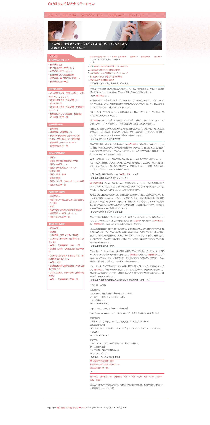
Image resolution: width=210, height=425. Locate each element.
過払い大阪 (55, 178)
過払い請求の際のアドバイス (63, 168)
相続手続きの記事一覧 (60, 217)
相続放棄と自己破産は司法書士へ (65, 78)
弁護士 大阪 (55, 262)
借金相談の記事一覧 (59, 117)
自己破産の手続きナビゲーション (72, 407)
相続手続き (55, 196)
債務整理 (54, 129)
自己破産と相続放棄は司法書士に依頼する (109, 66)
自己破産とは (56, 64)
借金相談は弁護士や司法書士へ (64, 100)
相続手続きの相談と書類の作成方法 (66, 210)
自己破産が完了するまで (61, 71)
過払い (53, 157)
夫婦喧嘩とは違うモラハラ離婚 (64, 235)
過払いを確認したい (59, 164)
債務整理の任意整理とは (61, 132)
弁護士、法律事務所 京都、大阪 (65, 245)
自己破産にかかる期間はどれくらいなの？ (109, 73)
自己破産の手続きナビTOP (99, 57)
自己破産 (157, 57)
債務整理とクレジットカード (63, 142)
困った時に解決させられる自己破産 (106, 76)
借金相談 (158, 220)
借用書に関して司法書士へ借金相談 (66, 114)
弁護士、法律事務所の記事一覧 (64, 279)
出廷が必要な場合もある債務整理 (65, 139)
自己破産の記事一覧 (59, 81)
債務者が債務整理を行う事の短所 (65, 135)
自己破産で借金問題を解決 (102, 80)
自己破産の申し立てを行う (62, 68)
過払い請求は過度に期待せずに (64, 161)
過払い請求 (55, 171)
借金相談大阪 (56, 103)
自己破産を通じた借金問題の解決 (105, 70)
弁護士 (53, 232)
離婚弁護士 (55, 228)
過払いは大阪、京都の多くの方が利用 (67, 181)
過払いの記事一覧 (58, 185)
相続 (52, 206)
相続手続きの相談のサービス (63, 213)
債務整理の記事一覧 (59, 146)
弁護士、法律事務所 (119, 57)
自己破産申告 (96, 183)
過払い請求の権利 (58, 174)
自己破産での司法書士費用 (62, 75)
